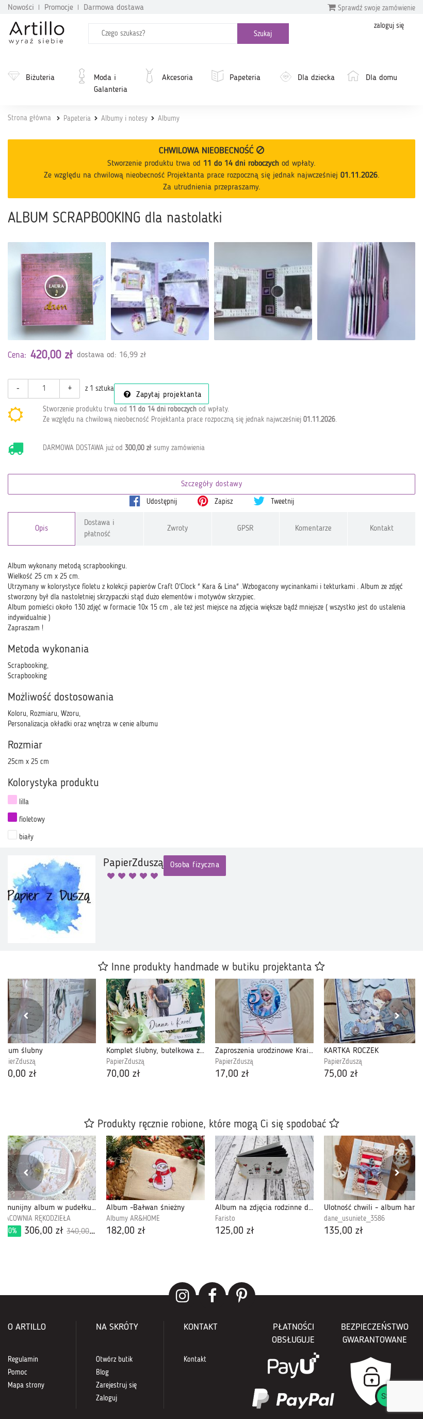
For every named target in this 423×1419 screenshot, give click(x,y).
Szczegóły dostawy (211, 484)
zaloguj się (389, 25)
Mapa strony (26, 1385)
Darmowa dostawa (114, 8)
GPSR (245, 529)
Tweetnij (281, 501)
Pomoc (17, 1372)
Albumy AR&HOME (133, 1218)
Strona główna (29, 118)
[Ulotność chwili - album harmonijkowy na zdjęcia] (373, 1168)
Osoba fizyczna (194, 865)
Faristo (225, 1218)
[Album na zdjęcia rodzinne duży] (264, 1168)
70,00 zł (123, 1074)
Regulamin (23, 1359)
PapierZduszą (125, 1061)
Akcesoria (177, 78)
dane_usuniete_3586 (354, 1218)
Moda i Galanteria (110, 84)
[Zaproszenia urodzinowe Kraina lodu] (264, 1011)
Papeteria (245, 78)
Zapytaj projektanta (168, 395)
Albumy (169, 118)
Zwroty (177, 529)
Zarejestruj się (116, 1385)
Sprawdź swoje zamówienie (375, 8)
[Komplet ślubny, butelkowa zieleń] (155, 1011)
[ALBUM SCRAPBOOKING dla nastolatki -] (160, 291)
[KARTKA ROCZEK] (373, 1011)
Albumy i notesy (124, 118)
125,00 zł (234, 1231)
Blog (102, 1372)
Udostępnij (160, 501)
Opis (41, 529)
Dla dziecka (316, 78)
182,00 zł (125, 1231)
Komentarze (313, 529)
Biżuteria (40, 78)
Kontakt (382, 529)
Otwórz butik (114, 1359)
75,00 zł (341, 1074)
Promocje (58, 8)
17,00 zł (232, 1074)
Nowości (21, 8)
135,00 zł (343, 1231)
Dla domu (381, 78)
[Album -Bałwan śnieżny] (155, 1168)
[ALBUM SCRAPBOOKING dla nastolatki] (57, 291)
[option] (155, 1030)
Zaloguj (106, 1398)
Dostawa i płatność (99, 528)
